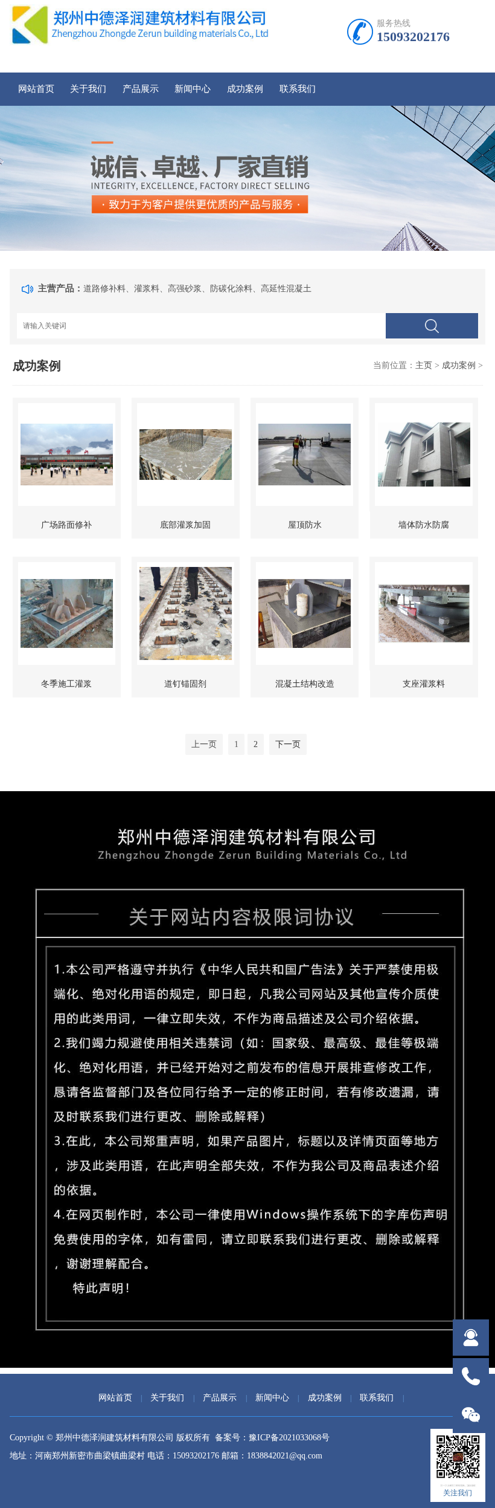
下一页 (288, 744)
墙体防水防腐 (423, 524)
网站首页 (36, 89)
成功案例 (245, 89)
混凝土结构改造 (304, 683)
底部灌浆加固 (185, 524)
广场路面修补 (66, 524)
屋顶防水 (305, 524)
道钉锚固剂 (185, 683)
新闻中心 (192, 89)
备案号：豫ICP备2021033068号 (272, 1437)
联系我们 (297, 89)
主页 (423, 365)
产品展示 (141, 89)
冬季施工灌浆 (66, 683)
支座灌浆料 (424, 683)
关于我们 (88, 89)
